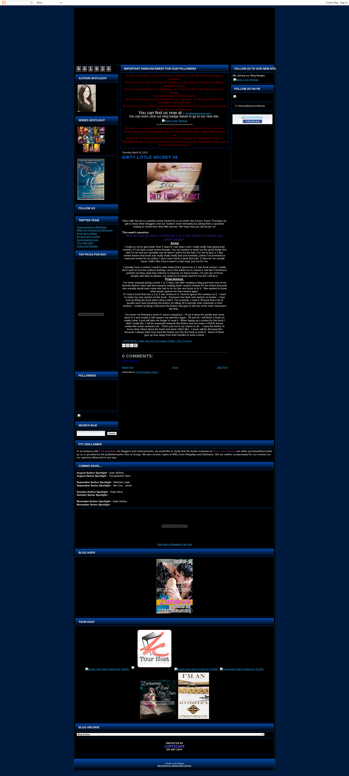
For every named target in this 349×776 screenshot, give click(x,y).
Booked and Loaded (88, 236)
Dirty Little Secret (142, 340)
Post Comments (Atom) (147, 372)
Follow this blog (252, 121)
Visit (174, 544)
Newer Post (127, 367)
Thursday (161, 340)
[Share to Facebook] (136, 345)
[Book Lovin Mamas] (234, 98)
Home (175, 367)
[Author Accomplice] (193, 718)
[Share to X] (132, 345)
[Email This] (124, 345)
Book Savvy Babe (87, 233)
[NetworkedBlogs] (252, 117)
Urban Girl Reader (87, 246)
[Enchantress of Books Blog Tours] (158, 718)
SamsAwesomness (88, 239)
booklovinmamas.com (198, 113)
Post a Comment (130, 361)
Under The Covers (180, 340)
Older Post (222, 367)
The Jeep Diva (85, 242)
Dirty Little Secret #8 (150, 157)
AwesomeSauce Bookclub (92, 227)
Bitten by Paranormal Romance (95, 230)
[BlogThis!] (128, 345)
